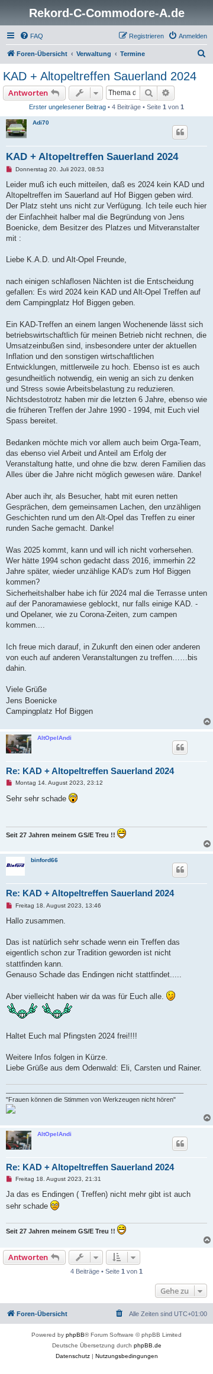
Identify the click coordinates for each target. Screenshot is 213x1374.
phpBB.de (148, 1345)
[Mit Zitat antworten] (180, 132)
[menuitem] (31, 36)
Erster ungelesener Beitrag (67, 106)
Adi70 (41, 122)
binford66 (44, 860)
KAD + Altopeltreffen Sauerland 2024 (99, 76)
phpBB (75, 1334)
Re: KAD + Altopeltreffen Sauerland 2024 (90, 771)
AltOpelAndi (54, 738)
